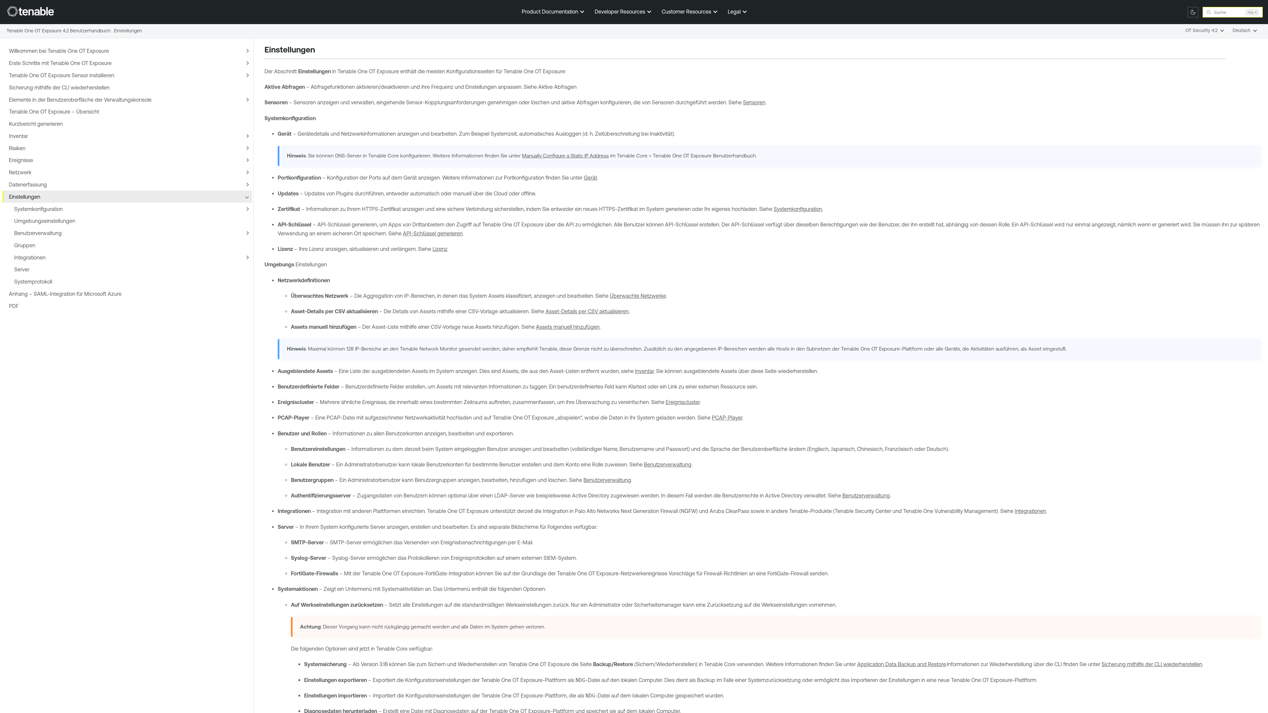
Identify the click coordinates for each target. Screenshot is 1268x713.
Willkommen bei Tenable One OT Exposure (59, 51)
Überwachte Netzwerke (638, 296)
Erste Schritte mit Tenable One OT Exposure (60, 63)
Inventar (18, 136)
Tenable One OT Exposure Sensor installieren (61, 75)
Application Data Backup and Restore (901, 664)
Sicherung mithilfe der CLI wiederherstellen (59, 87)
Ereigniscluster (683, 402)
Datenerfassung (28, 184)
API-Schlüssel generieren (433, 233)
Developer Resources (621, 12)
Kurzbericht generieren (36, 124)
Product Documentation (551, 12)
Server (21, 269)
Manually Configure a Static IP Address (565, 155)
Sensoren (754, 102)
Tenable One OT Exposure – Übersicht (54, 112)
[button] (246, 51)
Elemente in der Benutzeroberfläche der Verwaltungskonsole (80, 100)
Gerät (590, 178)
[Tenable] (30, 11)
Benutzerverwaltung (38, 233)
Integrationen (30, 257)
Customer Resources (687, 12)
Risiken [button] (17, 148)
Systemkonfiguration (38, 209)
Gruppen (24, 245)
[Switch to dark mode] (1193, 12)
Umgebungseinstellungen (44, 221)
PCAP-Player (727, 418)
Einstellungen (24, 197)
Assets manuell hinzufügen (568, 327)
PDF (13, 306)
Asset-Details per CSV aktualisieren (587, 311)
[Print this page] (321, 50)
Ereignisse (21, 160)
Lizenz (440, 249)
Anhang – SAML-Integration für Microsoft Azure (65, 294)
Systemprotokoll (33, 282)
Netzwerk (20, 172)
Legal (735, 12)
